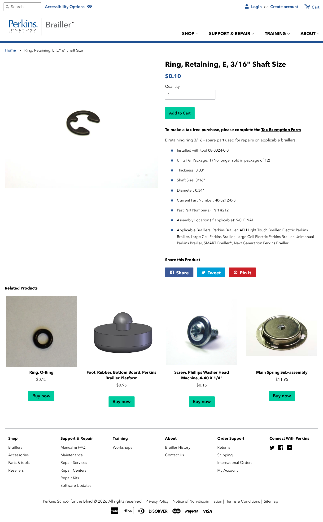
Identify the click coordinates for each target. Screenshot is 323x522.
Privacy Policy (157, 501)
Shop (189, 33)
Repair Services (74, 462)
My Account (227, 470)
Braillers (15, 447)
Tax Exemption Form (281, 129)
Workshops (122, 447)
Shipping (225, 454)
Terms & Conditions (243, 501)
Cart (315, 7)
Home (10, 50)
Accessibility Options (65, 6)
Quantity (172, 86)
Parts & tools (19, 462)
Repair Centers (73, 470)
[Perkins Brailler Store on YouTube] (289, 448)
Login (256, 6)
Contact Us (174, 454)
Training (276, 33)
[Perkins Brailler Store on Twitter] (272, 448)
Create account (284, 6)
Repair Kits (70, 477)
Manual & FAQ (73, 447)
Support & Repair (230, 33)
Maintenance (72, 454)
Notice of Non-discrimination (197, 501)
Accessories (18, 454)
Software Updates (76, 485)
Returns (223, 447)
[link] (309, 7)
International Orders (234, 462)
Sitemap (271, 501)
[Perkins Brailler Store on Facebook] (281, 448)
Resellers (16, 470)
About (309, 33)
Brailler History (177, 447)
